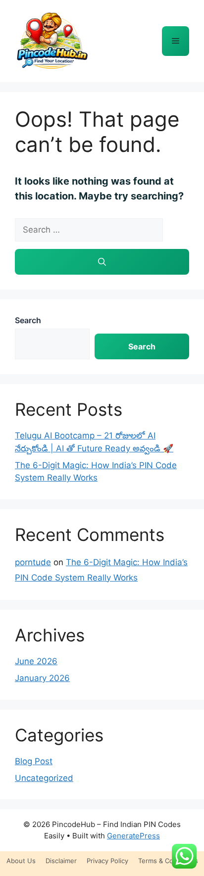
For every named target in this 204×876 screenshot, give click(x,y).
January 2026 (42, 678)
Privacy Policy (107, 861)
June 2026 (36, 661)
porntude (33, 562)
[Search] (102, 262)
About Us (21, 861)
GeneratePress (133, 835)
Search (28, 320)
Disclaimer (61, 861)
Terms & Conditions (168, 861)
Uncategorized (44, 778)
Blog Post (33, 761)
